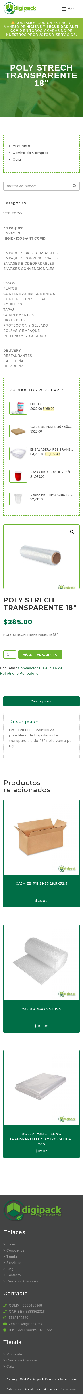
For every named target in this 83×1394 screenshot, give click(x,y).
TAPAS (9, 309)
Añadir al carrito (40, 654)
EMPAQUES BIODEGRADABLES (30, 253)
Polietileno (29, 673)
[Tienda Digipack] (28, 9)
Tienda (11, 1256)
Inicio (10, 1244)
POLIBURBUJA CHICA (41, 1009)
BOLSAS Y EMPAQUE (21, 331)
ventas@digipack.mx (25, 1324)
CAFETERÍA (13, 361)
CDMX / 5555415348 (25, 1305)
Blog (10, 1269)
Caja (17, 159)
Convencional (30, 668)
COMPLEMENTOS (18, 315)
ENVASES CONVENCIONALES (29, 269)
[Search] (74, 186)
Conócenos (15, 1250)
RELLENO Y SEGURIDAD (24, 336)
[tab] (41, 701)
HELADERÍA (13, 366)
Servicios (13, 1263)
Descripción (41, 701)
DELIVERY (12, 350)
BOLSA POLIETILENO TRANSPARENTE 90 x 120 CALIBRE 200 (41, 1139)
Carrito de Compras (31, 152)
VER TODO (12, 213)
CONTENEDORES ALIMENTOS (29, 294)
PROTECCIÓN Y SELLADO (25, 325)
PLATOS (10, 288)
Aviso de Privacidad (60, 1389)
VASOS (9, 283)
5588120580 (18, 1317)
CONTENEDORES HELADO (26, 299)
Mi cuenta (21, 146)
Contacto (13, 1275)
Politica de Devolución (23, 1389)
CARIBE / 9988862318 (27, 1311)
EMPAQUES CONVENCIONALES (30, 258)
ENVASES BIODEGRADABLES (28, 263)
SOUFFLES (12, 304)
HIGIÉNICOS (14, 320)
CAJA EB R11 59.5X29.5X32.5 (42, 883)
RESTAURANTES (17, 356)
